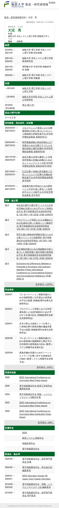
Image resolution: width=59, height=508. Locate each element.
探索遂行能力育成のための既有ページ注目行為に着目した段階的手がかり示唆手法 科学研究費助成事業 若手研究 (37, 190)
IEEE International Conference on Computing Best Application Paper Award (35, 414)
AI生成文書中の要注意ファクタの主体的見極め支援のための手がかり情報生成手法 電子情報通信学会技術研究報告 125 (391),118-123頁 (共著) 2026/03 (34, 210)
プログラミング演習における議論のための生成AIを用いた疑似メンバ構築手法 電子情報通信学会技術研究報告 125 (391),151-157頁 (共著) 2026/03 (34, 224)
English (52, 2)
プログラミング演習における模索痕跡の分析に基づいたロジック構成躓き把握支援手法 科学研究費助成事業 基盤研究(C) (37, 132)
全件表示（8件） (46, 422)
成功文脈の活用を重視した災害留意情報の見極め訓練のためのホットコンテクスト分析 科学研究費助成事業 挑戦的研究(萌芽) (37, 161)
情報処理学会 (28, 443)
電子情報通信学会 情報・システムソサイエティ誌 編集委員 (37, 486)
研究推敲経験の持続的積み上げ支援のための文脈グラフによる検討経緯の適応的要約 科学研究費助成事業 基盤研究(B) (37, 147)
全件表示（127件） (45, 284)
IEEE (24, 432)
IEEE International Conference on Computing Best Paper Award (34, 379)
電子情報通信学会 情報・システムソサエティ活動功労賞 (35, 396)
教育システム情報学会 (33, 437)
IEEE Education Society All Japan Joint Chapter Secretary (36, 477)
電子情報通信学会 (30, 448)
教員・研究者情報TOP (15, 17)
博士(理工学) (28, 104)
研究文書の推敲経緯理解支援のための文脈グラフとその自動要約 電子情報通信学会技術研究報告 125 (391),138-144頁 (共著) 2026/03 (34, 239)
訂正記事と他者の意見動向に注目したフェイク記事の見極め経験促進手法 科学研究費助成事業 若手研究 (37, 176)
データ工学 (10, 117)
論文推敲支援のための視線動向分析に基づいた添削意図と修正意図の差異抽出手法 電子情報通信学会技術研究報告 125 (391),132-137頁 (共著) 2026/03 (34, 253)
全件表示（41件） (45, 367)
